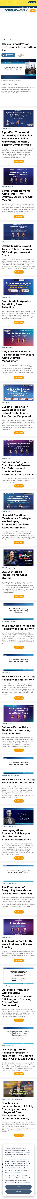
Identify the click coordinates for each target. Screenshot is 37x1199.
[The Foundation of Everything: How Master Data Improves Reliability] (18, 873)
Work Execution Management (10, 775)
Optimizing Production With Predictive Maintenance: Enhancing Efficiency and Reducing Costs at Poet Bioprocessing (17, 997)
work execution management (9, 40)
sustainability (6, 672)
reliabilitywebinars (7, 347)
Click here (32, 2)
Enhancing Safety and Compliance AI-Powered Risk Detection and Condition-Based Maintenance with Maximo (18, 468)
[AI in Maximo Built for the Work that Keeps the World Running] (18, 927)
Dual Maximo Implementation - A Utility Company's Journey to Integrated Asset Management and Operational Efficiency (18, 1110)
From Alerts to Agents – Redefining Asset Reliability (16, 304)
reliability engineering (8, 568)
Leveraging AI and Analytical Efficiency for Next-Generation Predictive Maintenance (16, 835)
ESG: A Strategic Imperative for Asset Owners (14, 575)
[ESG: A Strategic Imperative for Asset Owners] (18, 557)
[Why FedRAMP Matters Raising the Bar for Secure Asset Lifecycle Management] (18, 337)
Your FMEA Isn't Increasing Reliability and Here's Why (18, 627)
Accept (18, 1186)
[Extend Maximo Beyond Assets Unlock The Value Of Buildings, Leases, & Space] (18, 232)
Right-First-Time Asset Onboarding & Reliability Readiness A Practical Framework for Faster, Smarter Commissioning (17, 138)
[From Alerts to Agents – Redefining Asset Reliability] (18, 287)
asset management (8, 986)
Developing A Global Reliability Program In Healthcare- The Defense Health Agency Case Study (18, 1054)
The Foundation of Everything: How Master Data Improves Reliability (17, 890)
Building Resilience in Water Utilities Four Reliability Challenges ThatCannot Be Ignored (16, 411)
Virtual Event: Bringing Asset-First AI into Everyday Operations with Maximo (17, 195)
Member (32, 10)
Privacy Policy (16, 1172)
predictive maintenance (9, 826)
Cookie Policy (9, 1168)
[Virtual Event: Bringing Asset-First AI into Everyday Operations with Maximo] (18, 176)
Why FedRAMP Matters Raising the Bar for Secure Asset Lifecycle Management (18, 356)
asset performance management (12, 1099)
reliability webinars (7, 128)
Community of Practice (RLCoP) (27, 7)
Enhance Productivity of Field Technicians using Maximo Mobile (16, 730)
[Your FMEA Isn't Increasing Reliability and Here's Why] (18, 611)
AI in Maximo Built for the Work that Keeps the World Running (18, 944)
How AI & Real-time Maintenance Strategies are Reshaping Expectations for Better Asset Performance (16, 521)
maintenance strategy (8, 621)
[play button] (18, 69)
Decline (18, 1191)
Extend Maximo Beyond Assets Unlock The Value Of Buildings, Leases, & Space (17, 250)
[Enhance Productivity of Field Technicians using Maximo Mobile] (18, 713)
